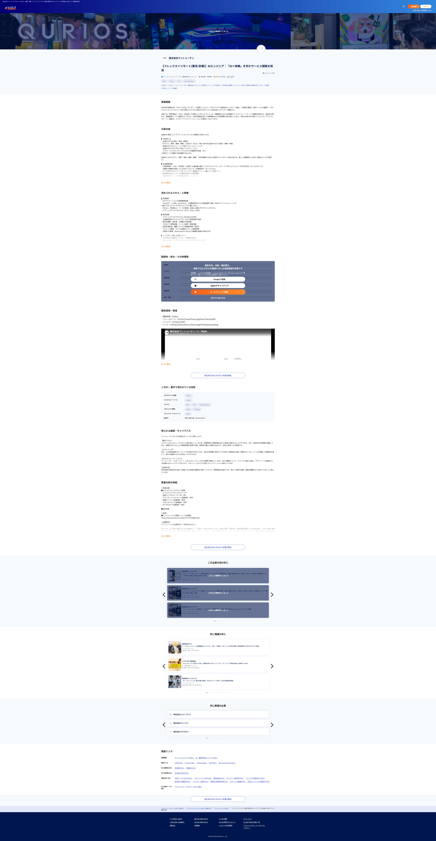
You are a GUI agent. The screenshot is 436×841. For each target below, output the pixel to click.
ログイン (426, 6)
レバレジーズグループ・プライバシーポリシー (226, 273)
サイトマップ (247, 819)
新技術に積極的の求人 (183, 781)
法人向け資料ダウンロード (227, 822)
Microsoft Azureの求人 (227, 763)
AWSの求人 (179, 763)
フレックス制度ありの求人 (255, 778)
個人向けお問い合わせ (201, 819)
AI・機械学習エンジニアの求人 (207, 758)
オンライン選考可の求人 (235, 778)
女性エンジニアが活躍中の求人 (259, 781)
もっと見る (165, 182)
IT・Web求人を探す (176, 819)
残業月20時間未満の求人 (219, 781)
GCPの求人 (213, 763)
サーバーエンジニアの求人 (184, 758)
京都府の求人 (191, 768)
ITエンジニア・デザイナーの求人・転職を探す (199, 808)
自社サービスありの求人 (183, 778)
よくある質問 (223, 819)
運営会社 (172, 825)
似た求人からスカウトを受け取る (218, 375)
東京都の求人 (179, 768)
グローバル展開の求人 (238, 781)
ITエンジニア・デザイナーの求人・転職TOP (172, 808)
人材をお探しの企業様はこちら (421, 10)
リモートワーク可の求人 (203, 778)
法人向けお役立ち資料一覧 (251, 822)
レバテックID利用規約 (204, 273)
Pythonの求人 (202, 763)
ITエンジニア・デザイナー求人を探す (188, 786)
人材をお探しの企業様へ (177, 822)
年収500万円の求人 (182, 773)
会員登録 (413, 6)
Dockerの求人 (190, 763)
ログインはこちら (218, 297)
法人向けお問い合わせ (201, 822)
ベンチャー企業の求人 (200, 781)
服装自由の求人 (219, 778)
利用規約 (193, 273)
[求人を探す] (403, 6)
